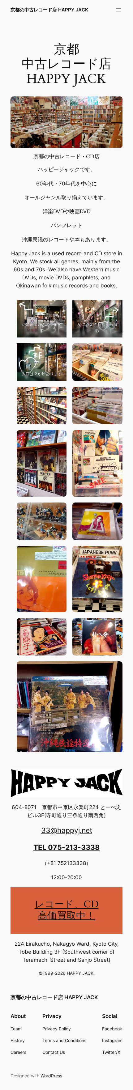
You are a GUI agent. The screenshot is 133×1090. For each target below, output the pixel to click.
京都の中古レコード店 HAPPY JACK (49, 10)
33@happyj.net (66, 830)
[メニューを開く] (118, 10)
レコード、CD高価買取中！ (67, 910)
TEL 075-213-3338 (66, 847)
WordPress (51, 1075)
